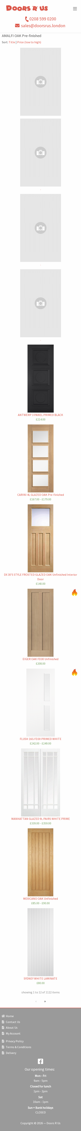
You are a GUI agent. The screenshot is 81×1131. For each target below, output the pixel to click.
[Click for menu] (75, 8)
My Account (13, 1033)
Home (9, 1016)
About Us (11, 1027)
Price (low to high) (29, 42)
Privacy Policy (14, 1041)
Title (12, 42)
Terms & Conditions (18, 1047)
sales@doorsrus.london (43, 26)
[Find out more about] (40, 82)
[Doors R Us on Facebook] (40, 1062)
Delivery (10, 1053)
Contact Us (12, 1022)
